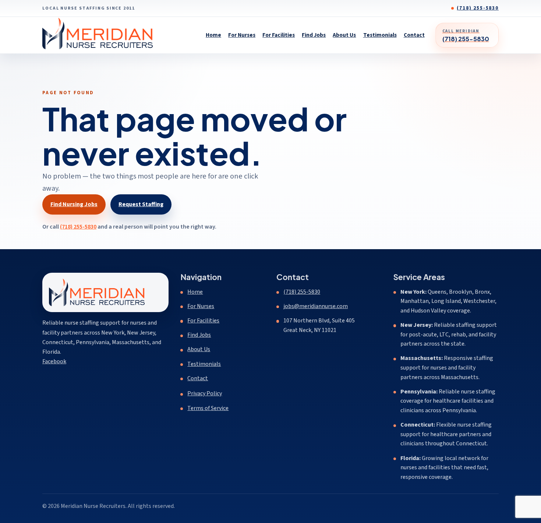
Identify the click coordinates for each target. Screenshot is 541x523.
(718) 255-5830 (478, 8)
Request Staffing (141, 204)
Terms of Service (208, 408)
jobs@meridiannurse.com (315, 306)
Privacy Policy (204, 393)
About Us (344, 35)
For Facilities (278, 35)
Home (213, 35)
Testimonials (380, 35)
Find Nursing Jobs (74, 204)
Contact (414, 35)
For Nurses (241, 35)
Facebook (54, 361)
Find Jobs (314, 35)
